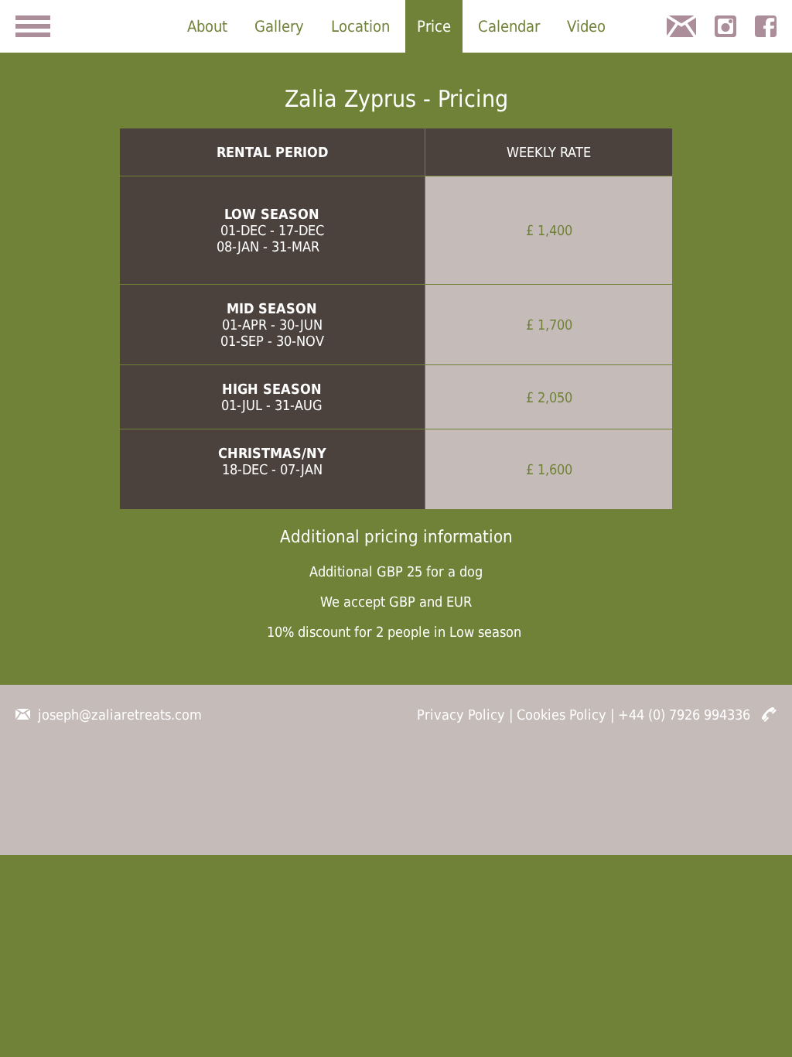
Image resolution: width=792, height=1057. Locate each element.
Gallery (279, 26)
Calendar (509, 26)
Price (434, 26)
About (207, 26)
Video (586, 26)
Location (360, 26)
